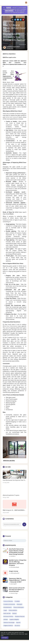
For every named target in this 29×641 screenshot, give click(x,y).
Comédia (17, 601)
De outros (17, 625)
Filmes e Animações (19, 607)
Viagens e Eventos (8, 625)
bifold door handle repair (8, 72)
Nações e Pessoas (8, 21)
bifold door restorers (12, 117)
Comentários (22, 44)
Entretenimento (8, 607)
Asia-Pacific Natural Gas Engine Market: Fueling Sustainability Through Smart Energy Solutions (16, 551)
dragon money (13, 571)
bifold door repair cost (19, 337)
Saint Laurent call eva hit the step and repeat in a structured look (17, 589)
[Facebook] (15, 20)
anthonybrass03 (15, 573)
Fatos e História (13, 610)
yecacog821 (14, 584)
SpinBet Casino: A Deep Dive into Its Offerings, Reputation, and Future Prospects (17, 562)
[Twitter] (18, 20)
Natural (14, 613)
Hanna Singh (14, 593)
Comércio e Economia (9, 604)
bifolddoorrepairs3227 (13, 46)
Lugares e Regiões (14, 619)
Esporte (18, 622)
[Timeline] (12, 20)
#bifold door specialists (9, 460)
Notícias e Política (8, 616)
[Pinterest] (23, 20)
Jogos (5, 610)
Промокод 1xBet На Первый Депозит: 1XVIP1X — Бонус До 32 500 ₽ (17, 580)
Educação (19, 604)
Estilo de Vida (7, 613)
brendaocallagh (15, 567)
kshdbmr (13, 556)
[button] (26, 2)
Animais (6, 619)
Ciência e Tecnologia (9, 622)
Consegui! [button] (4, 637)
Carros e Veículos (8, 601)
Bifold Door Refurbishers (10, 326)
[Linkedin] (20, 20)
